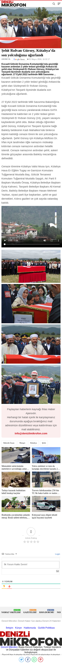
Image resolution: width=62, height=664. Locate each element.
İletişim (9, 628)
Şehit (44, 443)
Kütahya (33, 443)
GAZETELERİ (29, 611)
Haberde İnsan (8, 443)
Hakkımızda (30, 628)
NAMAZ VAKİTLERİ (10, 611)
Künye (18, 628)
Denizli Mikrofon (9, 647)
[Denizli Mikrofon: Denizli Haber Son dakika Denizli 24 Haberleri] (14, 3)
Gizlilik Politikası (46, 628)
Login (57, 554)
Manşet (22, 443)
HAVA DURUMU (46, 611)
